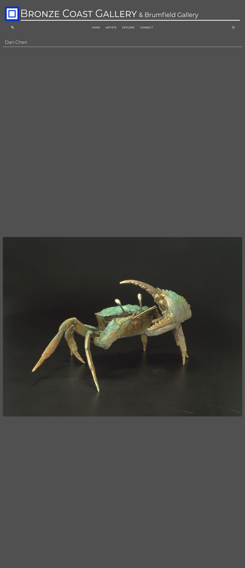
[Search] (12, 27)
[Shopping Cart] (233, 27)
